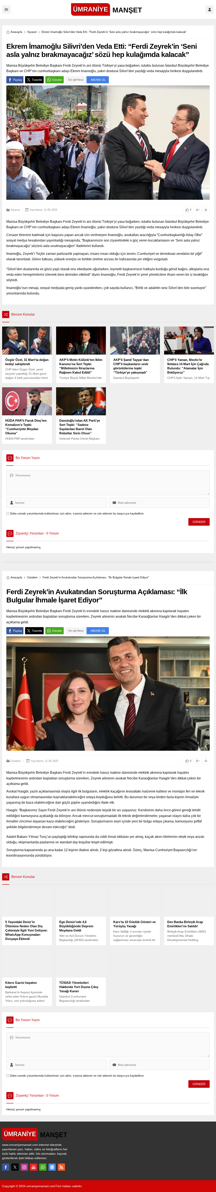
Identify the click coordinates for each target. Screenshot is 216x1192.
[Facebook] (5, 1167)
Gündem (32, 577)
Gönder (57, 79)
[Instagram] (24, 1167)
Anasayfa (16, 32)
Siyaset (31, 32)
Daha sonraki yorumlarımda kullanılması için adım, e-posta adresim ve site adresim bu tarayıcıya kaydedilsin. (77, 513)
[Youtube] (33, 1167)
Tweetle (37, 79)
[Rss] (61, 1167)
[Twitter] (15, 1167)
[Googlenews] (52, 1167)
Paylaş (17, 79)
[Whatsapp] (42, 1167)
